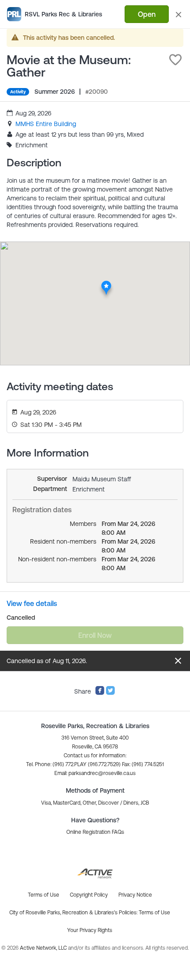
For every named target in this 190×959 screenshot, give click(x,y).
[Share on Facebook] (100, 693)
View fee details (32, 603)
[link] (45, 123)
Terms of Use (154, 912)
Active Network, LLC (44, 948)
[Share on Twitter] (110, 693)
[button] (175, 60)
